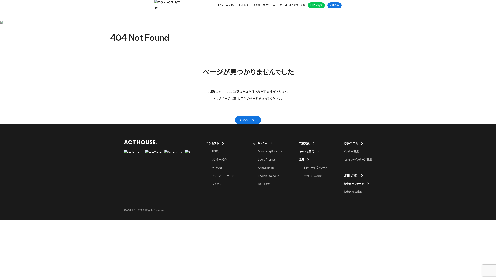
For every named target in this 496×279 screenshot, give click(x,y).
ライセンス (218, 184)
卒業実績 (255, 4)
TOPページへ (248, 120)
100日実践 (264, 184)
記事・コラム (351, 143)
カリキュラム (269, 4)
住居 (280, 4)
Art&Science (266, 167)
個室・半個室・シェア (315, 167)
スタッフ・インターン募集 (358, 159)
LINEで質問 (316, 5)
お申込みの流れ (353, 191)
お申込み (334, 5)
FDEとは (243, 4)
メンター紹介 (219, 159)
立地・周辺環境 (313, 175)
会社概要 (217, 167)
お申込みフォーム (354, 183)
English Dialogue (268, 175)
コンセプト (231, 4)
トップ (221, 4)
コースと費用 (291, 4)
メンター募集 (351, 151)
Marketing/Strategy (270, 151)
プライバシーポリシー (224, 175)
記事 (303, 4)
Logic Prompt (266, 159)
